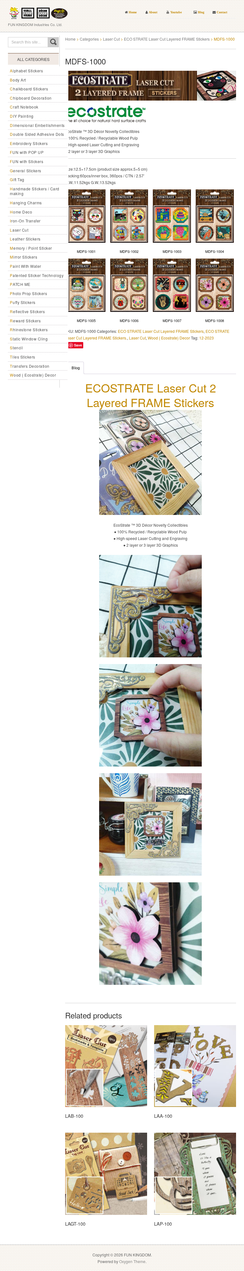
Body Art (18, 79)
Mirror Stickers (23, 257)
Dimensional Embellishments (37, 125)
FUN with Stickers (26, 161)
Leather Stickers (25, 238)
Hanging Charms (26, 202)
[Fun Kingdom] (38, 11)
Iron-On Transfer (25, 220)
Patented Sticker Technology (37, 275)
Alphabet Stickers (26, 70)
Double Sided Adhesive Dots (37, 134)
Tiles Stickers (22, 356)
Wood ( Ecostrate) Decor (33, 375)
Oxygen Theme (132, 1261)
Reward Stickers (25, 320)
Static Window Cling (29, 338)
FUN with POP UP (27, 152)
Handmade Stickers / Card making (34, 191)
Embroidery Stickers (29, 143)
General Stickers (25, 170)
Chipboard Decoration (31, 98)
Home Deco (21, 211)
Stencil (16, 347)
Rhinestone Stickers (29, 329)
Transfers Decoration (30, 366)
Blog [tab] (75, 368)
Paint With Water (25, 266)
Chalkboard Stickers (29, 88)
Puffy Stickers (23, 302)
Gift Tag (17, 179)
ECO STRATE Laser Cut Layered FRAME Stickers (167, 39)
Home (70, 39)
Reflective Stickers (27, 311)
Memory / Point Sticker (31, 248)
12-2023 (206, 337)
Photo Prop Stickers (28, 293)
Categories (89, 39)
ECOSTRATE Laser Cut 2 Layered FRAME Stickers (150, 395)
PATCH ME (20, 284)
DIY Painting (22, 116)
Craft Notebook (24, 106)
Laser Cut (19, 230)
